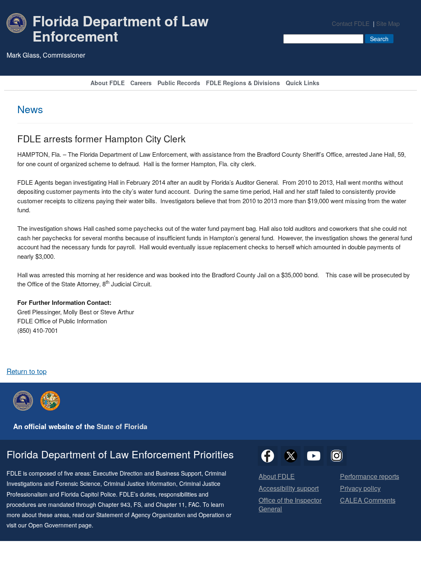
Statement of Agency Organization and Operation (160, 515)
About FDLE (107, 83)
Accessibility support (289, 488)
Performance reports (369, 476)
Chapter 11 (170, 504)
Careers (141, 83)
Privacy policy (360, 488)
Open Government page (60, 525)
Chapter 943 (114, 504)
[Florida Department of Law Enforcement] (25, 401)
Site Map (388, 23)
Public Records (178, 83)
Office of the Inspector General (290, 504)
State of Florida (122, 426)
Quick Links (302, 83)
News (30, 108)
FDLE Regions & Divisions (243, 83)
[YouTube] (314, 456)
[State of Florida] (52, 401)
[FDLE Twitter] (291, 456)
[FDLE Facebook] (268, 456)
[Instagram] (337, 456)
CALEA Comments (368, 500)
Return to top (26, 371)
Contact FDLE (351, 23)
